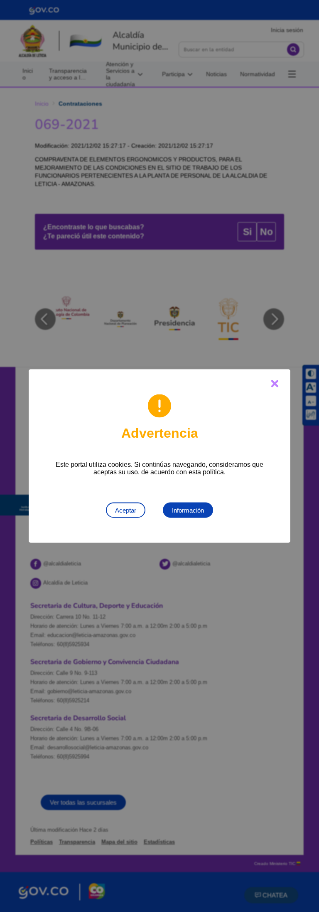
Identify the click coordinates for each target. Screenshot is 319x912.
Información (188, 510)
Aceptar (125, 510)
